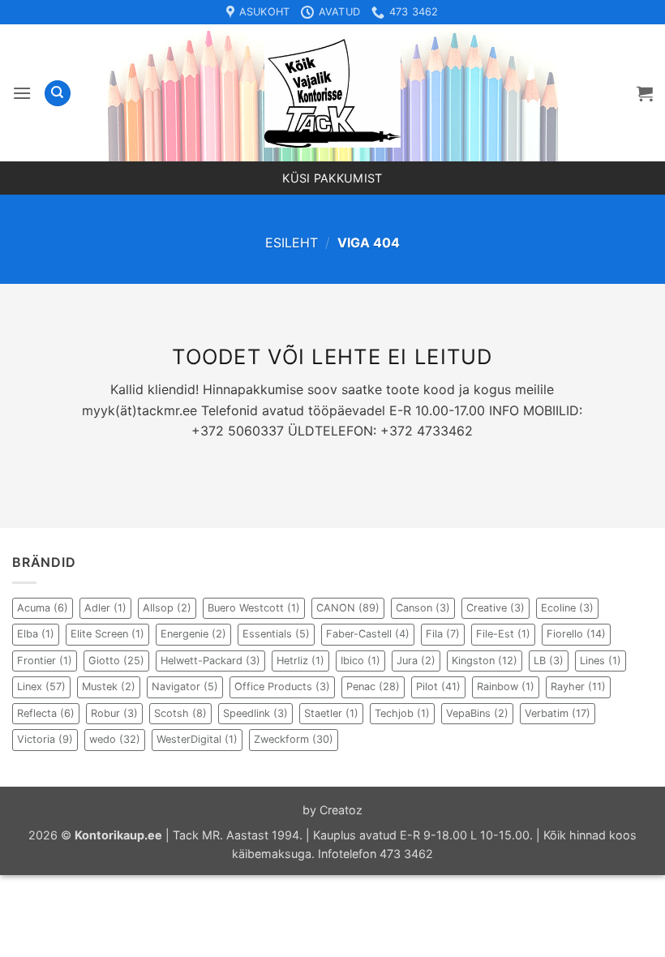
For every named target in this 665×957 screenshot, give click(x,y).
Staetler (331, 713)
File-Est (503, 634)
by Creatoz (332, 810)
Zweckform (293, 739)
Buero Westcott (254, 608)
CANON (348, 608)
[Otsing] (58, 93)
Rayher (578, 686)
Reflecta (46, 713)
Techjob (402, 713)
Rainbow (505, 686)
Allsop (167, 608)
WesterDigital (197, 739)
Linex (41, 686)
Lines (600, 660)
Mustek (108, 686)
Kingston (484, 660)
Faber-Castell (368, 634)
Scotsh (180, 713)
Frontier (44, 660)
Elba (35, 634)
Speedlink (255, 713)
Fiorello (576, 634)
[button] (22, 93)
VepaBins (477, 713)
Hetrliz (300, 660)
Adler (105, 608)
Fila (443, 634)
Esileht (291, 242)
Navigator (185, 686)
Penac (373, 686)
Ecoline (567, 608)
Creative (495, 608)
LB (549, 660)
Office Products (282, 686)
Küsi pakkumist (332, 178)
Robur (114, 713)
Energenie (193, 634)
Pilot (438, 686)
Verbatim (557, 713)
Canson (423, 608)
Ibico (360, 660)
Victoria (45, 739)
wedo (114, 739)
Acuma (42, 608)
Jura (416, 660)
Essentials (276, 634)
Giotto (116, 660)
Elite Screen (107, 634)
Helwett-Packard (210, 660)
